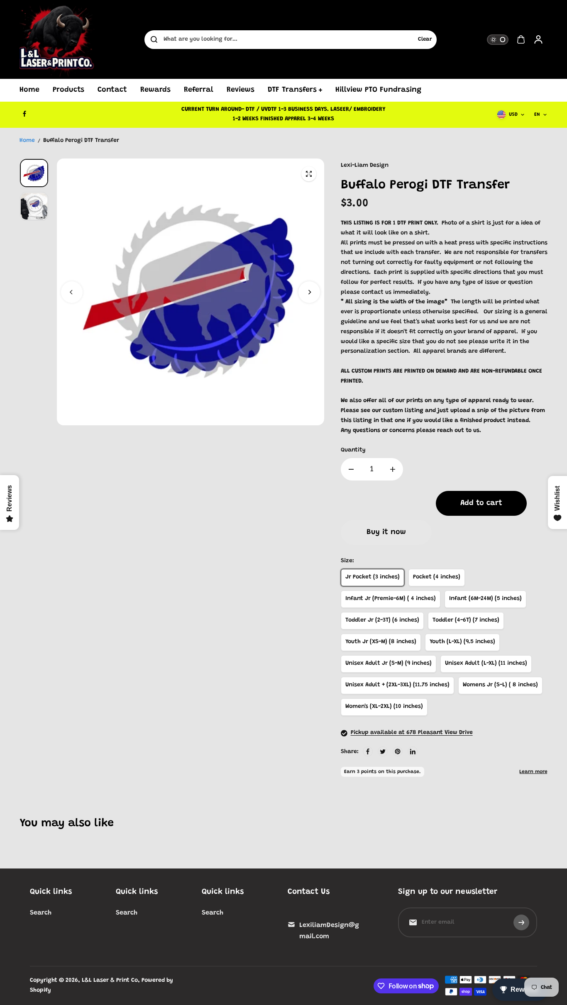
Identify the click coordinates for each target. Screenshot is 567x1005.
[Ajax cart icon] (521, 39)
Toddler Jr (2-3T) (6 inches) (382, 620)
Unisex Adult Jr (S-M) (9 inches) (388, 663)
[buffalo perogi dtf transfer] (309, 174)
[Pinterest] (398, 751)
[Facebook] (24, 114)
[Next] (309, 292)
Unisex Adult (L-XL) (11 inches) (486, 663)
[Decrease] (351, 469)
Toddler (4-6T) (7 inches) (466, 620)
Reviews (240, 90)
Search (40, 913)
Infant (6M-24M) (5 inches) (485, 599)
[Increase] (392, 469)
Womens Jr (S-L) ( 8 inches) (500, 685)
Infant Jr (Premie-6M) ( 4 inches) (390, 599)
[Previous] (72, 292)
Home (29, 90)
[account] (538, 39)
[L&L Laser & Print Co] (57, 39)
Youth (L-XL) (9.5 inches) (462, 642)
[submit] (521, 922)
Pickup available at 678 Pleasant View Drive (412, 733)
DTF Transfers (292, 90)
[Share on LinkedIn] (413, 751)
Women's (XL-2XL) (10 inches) (384, 707)
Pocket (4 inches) (436, 577)
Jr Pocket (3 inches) (372, 577)
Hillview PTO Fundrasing (378, 90)
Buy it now (386, 532)
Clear (425, 39)
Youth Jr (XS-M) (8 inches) (380, 642)
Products (68, 90)
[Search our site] (154, 39)
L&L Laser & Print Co (110, 980)
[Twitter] (383, 751)
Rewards (155, 90)
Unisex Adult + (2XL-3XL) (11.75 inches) (397, 685)
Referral (198, 90)
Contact (112, 90)
